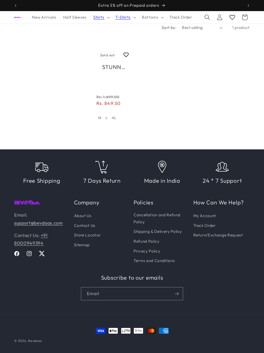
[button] (101, 17)
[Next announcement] (248, 5)
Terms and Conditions (154, 260)
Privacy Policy (147, 251)
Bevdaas (35, 341)
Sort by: (169, 27)
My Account (204, 215)
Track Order (204, 225)
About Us (83, 215)
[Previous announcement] (15, 5)
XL (114, 118)
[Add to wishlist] (126, 54)
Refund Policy (147, 241)
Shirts (98, 17)
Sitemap (82, 244)
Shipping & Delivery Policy (158, 231)
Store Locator (87, 235)
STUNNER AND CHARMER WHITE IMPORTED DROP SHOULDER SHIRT (114, 67)
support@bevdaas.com (38, 223)
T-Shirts (123, 17)
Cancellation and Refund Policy (157, 218)
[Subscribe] (176, 294)
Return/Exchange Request (218, 235)
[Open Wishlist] (232, 17)
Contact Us (85, 225)
